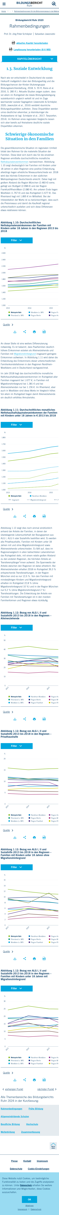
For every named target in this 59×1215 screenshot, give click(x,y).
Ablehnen (29, 1205)
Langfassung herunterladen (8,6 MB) (32, 49)
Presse (14, 1161)
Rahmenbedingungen (11, 1108)
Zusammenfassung (30, 1132)
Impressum (22, 1209)
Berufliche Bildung (10, 1124)
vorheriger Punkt (14, 1089)
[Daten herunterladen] (44, 331)
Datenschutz (26, 1185)
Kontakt (27, 1161)
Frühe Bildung (36, 1108)
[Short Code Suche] (54, 4)
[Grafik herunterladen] (14, 331)
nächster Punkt (45, 1089)
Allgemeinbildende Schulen (15, 1116)
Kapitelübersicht (29, 58)
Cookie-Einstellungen (38, 1168)
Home (3, 11)
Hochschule (32, 1124)
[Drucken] (34, 331)
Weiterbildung (8, 1132)
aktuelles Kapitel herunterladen (32, 43)
